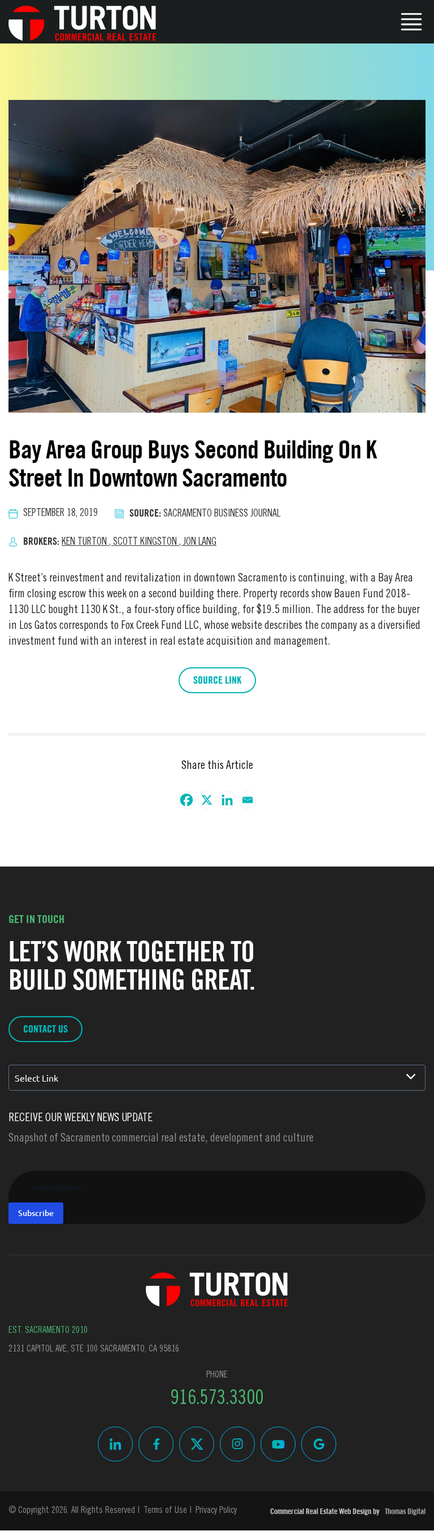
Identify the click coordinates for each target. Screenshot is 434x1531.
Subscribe (36, 1213)
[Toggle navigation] (411, 20)
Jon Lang (199, 542)
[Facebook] (186, 800)
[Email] (247, 800)
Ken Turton (87, 542)
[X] (207, 800)
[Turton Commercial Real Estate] (217, 1289)
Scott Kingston (148, 542)
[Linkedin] (227, 800)
